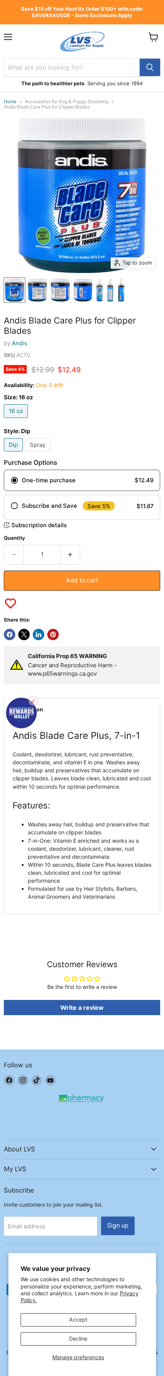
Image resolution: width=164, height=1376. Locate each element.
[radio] (82, 480)
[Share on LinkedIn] (38, 634)
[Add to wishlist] (10, 603)
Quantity (14, 538)
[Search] (150, 67)
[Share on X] (24, 634)
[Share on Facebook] (9, 634)
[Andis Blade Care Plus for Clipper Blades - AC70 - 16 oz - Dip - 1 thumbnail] (14, 290)
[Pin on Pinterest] (53, 634)
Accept (78, 1319)
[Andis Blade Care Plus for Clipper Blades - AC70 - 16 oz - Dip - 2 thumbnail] (37, 290)
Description (28, 709)
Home (10, 101)
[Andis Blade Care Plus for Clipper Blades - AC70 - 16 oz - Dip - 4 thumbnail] (83, 290)
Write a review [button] (82, 1007)
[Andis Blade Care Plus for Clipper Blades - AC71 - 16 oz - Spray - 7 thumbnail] (121, 290)
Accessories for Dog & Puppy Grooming (66, 101)
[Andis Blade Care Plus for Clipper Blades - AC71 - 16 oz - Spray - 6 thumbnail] (110, 290)
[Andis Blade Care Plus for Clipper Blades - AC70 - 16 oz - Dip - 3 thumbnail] (60, 290)
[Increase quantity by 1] (70, 554)
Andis (19, 343)
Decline (78, 1338)
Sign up (118, 1225)
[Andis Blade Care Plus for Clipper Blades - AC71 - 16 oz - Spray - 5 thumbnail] (99, 290)
